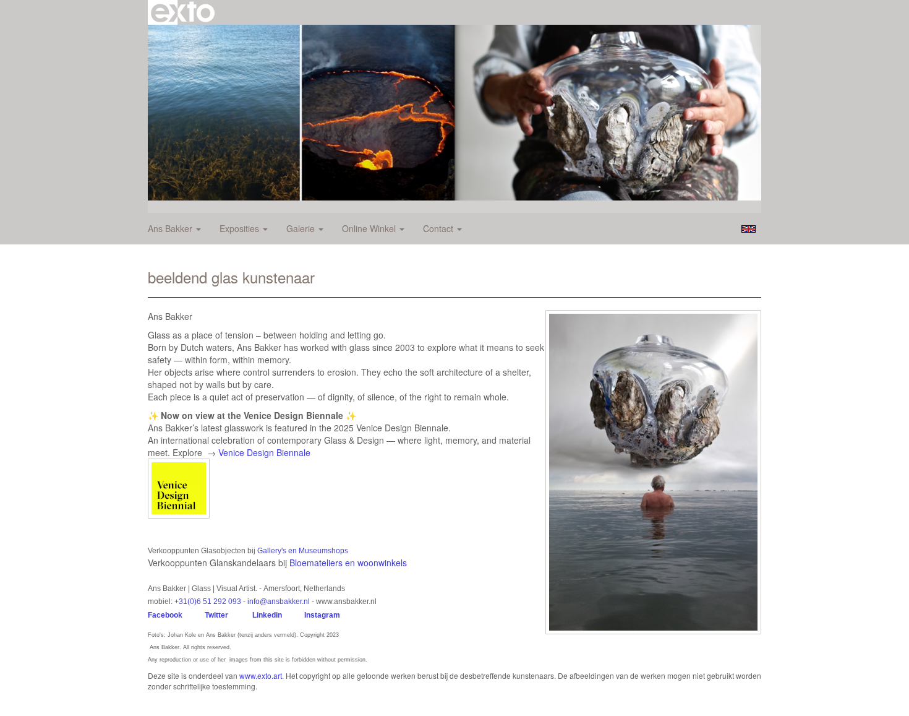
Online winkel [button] (370, 228)
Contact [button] (439, 228)
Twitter (216, 615)
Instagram (324, 615)
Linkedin (267, 615)
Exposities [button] (241, 228)
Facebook (165, 615)
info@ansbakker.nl (278, 601)
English (748, 229)
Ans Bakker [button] (171, 228)
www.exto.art (260, 675)
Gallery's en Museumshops (302, 550)
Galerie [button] (301, 228)
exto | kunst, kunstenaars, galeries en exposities (183, 12)
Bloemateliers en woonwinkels (348, 562)
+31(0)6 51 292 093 (207, 601)
